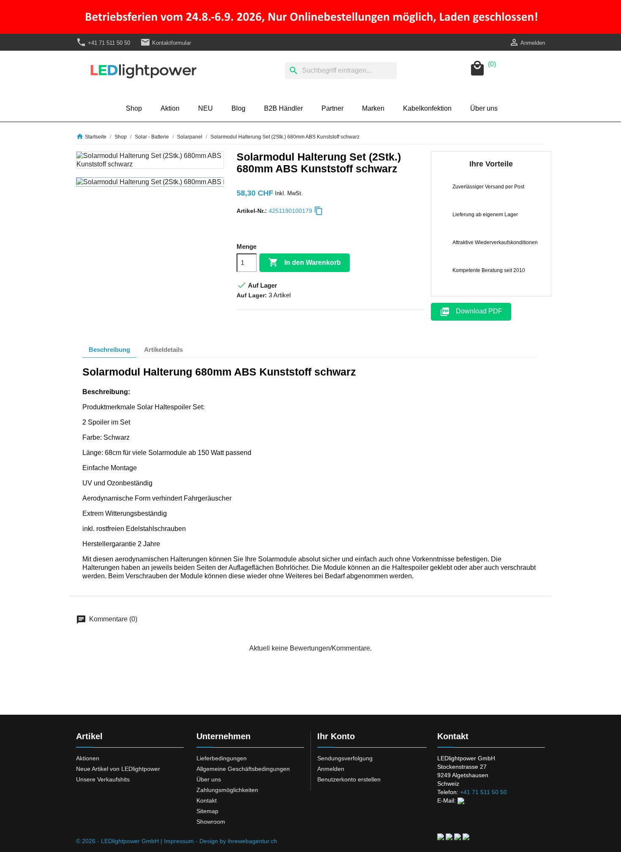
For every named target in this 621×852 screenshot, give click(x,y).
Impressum (179, 841)
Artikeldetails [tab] (163, 349)
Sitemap (207, 811)
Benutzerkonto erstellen (349, 779)
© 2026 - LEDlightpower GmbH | (120, 841)
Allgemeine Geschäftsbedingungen (243, 768)
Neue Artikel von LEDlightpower (118, 768)
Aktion (170, 108)
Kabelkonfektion (427, 108)
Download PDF (471, 312)
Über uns (484, 108)
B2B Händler (283, 108)
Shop (134, 108)
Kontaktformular (165, 43)
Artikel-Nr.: (252, 211)
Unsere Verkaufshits (103, 779)
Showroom (210, 821)
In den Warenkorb (304, 262)
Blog (238, 108)
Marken (373, 108)
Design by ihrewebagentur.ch (238, 841)
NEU (205, 108)
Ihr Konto (336, 736)
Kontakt (206, 800)
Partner (332, 108)
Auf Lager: (252, 295)
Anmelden (330, 768)
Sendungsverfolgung (345, 758)
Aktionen (87, 758)
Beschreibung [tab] (109, 349)
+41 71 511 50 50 (103, 43)
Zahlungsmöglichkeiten (227, 790)
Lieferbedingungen (221, 758)
